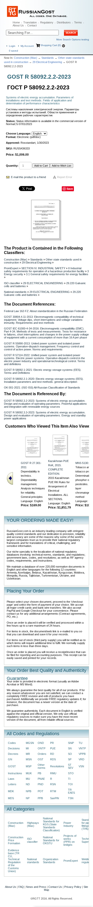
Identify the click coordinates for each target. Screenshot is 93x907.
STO (71, 773)
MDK (11, 791)
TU (80, 742)
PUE (53, 748)
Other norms (41, 766)
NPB (28, 791)
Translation (30, 22)
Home (16, 22)
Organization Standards (50, 861)
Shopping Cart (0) (50, 45)
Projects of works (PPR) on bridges (69, 840)
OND (41, 742)
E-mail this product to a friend (28, 177)
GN (10, 759)
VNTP (82, 748)
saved (13, 50)
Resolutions (57, 766)
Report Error (64, 177)
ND (28, 784)
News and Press (36, 886)
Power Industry (68, 824)
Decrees (13, 753)
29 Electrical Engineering (47, 62)
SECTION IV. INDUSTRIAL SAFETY (43, 268)
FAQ (21, 886)
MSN (29, 759)
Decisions (14, 748)
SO (70, 753)
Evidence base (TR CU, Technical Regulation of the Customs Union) (14, 861)
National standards (15, 291)
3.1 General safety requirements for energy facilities (57, 274)
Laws (11, 778)
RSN (53, 784)
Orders (42, 753)
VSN (81, 766)
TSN (70, 798)
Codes (12, 742)
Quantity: (12, 165)
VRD (81, 759)
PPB (40, 798)
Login (12, 46)
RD (52, 753)
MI (27, 748)
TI (69, 778)
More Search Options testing (72, 39)
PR (52, 742)
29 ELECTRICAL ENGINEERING (43, 283)
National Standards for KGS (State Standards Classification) (51, 824)
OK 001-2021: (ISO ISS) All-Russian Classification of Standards (42, 387)
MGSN (30, 742)
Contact (32, 25)
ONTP (41, 748)
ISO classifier (12, 283)
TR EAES (71, 791)
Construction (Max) (25, 57)
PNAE (41, 778)
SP (69, 759)
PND (40, 784)
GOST (12, 766)
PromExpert (11, 268)
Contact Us (55, 886)
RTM (53, 791)
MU (28, 778)
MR (28, 753)
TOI (70, 784)
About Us (18, 25)
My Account (27, 46)
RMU (53, 773)
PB (39, 773)
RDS (53, 759)
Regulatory (46, 22)
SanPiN (54, 798)
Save (70, 189)
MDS (11, 798)
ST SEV (70, 766)
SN (70, 748)
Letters (12, 784)
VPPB (82, 753)
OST (40, 759)
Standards (47, 57)
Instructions (15, 773)
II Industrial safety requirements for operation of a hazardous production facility (44, 270)
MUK (29, 773)
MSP (28, 766)
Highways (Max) (33, 824)
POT (40, 791)
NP (28, 798)
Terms (78, 22)
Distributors (64, 22)
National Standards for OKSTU (51, 840)
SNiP (71, 742)
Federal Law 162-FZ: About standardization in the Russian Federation (45, 311)
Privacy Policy (72, 886)
